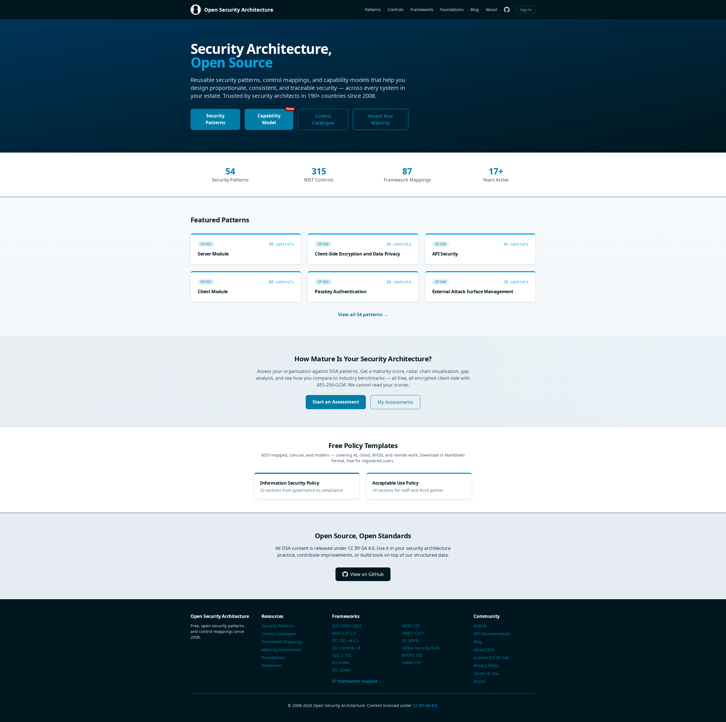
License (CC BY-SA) (491, 657)
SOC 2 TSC (342, 655)
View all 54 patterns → (363, 314)
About (491, 9)
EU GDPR (410, 640)
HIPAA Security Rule (420, 648)
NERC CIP (411, 625)
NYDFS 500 (412, 655)
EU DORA (340, 662)
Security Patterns (215, 119)
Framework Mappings (282, 641)
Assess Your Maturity (380, 119)
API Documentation (492, 633)
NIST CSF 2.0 (344, 633)
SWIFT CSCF (413, 633)
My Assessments (395, 402)
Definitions (271, 665)
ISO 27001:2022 (347, 625)
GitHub (480, 625)
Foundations (452, 9)
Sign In (526, 9)
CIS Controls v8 (346, 648)
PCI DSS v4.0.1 (345, 640)
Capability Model (275, 117)
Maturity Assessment (281, 649)
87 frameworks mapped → (357, 681)
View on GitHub (367, 574)
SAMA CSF (411, 662)
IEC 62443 (341, 670)
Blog (474, 9)
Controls (396, 9)
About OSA (484, 649)
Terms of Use (486, 673)
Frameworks (421, 9)
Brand (479, 681)
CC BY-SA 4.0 (425, 705)
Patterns (373, 9)
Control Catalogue (323, 119)
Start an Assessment (336, 402)
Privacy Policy (486, 665)
